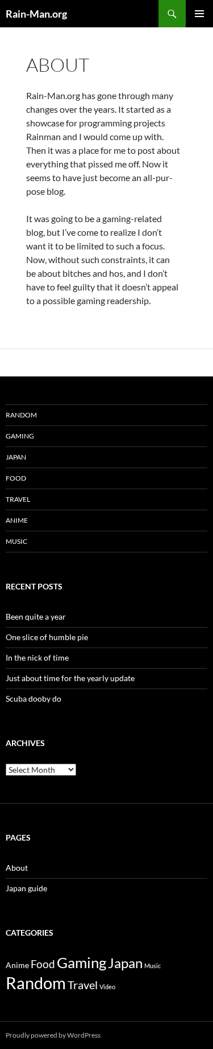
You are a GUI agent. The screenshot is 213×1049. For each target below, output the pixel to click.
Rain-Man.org (36, 13)
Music (16, 541)
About (17, 867)
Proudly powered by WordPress (53, 1035)
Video (107, 986)
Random (21, 415)
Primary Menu (199, 13)
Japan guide (26, 888)
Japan (16, 457)
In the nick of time (37, 657)
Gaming (20, 436)
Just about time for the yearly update (70, 678)
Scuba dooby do (33, 698)
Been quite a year (36, 616)
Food (16, 478)
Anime (17, 520)
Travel (18, 499)
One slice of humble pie (47, 637)
